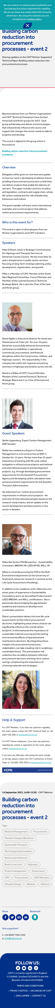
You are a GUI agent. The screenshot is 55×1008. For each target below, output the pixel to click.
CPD (7, 878)
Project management (15, 871)
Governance (38, 871)
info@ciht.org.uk (13, 939)
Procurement (40, 832)
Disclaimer (22, 996)
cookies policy (34, 19)
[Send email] (26, 917)
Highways (33, 865)
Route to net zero (13, 865)
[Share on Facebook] (5, 917)
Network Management (16, 832)
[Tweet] (12, 917)
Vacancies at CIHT (40, 991)
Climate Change (13, 884)
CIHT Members (42, 878)
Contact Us (39, 996)
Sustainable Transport (16, 845)
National (45, 884)
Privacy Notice (19, 991)
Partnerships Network (16, 858)
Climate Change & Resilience (19, 838)
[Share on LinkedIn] (19, 917)
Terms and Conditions (30, 986)
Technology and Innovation (18, 851)
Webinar (31, 884)
